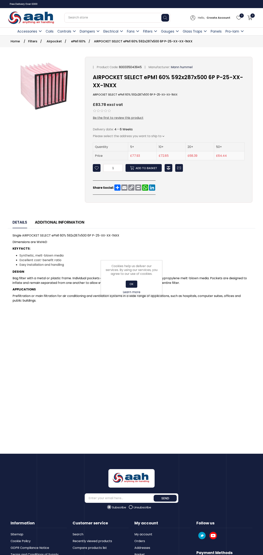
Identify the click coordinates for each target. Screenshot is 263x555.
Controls (64, 31)
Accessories (27, 31)
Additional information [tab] (59, 222)
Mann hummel (182, 67)
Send (165, 498)
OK (131, 284)
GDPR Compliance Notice (30, 548)
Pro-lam (232, 31)
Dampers (87, 31)
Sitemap (17, 534)
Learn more (131, 292)
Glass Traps (192, 31)
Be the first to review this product (118, 118)
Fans (131, 31)
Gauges (167, 31)
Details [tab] (20, 222)
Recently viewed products (92, 541)
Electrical (110, 31)
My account (143, 534)
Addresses (142, 548)
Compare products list (90, 548)
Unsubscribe (142, 507)
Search (78, 534)
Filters (147, 31)
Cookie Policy (21, 541)
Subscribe (119, 507)
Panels (216, 31)
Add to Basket (146, 168)
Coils (50, 31)
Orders (139, 541)
